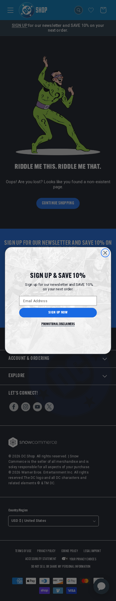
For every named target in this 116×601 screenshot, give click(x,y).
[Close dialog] (105, 253)
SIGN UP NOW (58, 313)
